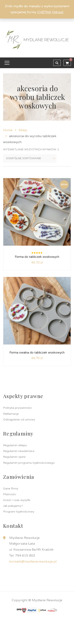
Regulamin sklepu (15, 445)
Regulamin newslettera (18, 451)
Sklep (22, 130)
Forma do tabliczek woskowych (37, 257)
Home (8, 130)
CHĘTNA (44, 12)
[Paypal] (32, 610)
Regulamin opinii (14, 457)
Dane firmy (10, 488)
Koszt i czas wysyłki (16, 500)
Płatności (9, 494)
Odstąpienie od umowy (19, 419)
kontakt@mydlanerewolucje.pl (33, 561)
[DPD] (21, 610)
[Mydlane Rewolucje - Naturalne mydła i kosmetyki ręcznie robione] (36, 39)
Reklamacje (11, 414)
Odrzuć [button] (58, 12)
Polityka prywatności (17, 408)
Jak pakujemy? (13, 506)
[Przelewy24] (52, 610)
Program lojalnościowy (18, 511)
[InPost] (42, 610)
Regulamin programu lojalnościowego (29, 463)
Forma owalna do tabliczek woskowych (37, 352)
